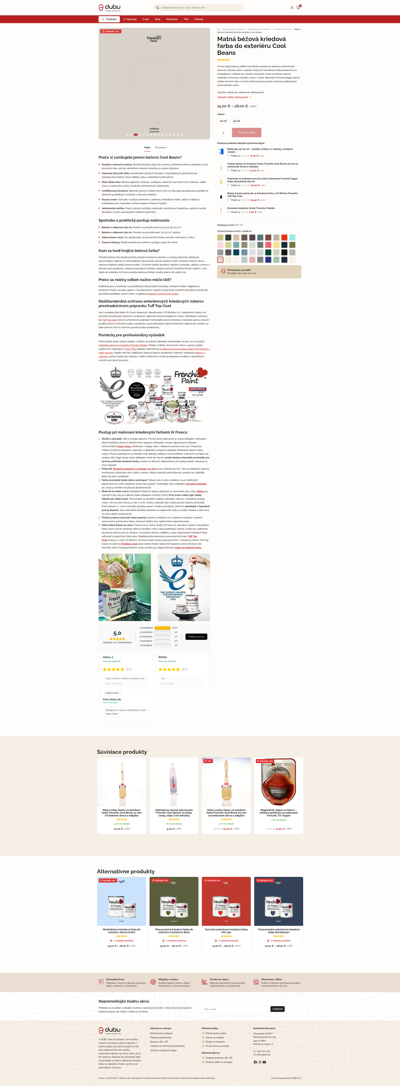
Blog (157, 19)
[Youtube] (264, 1062)
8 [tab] (155, 135)
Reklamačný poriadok (161, 1033)
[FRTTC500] (221, 196)
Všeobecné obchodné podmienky (167, 1046)
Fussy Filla (129, 349)
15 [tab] (181, 135)
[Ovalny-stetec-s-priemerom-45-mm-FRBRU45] (221, 166)
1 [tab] (127, 135)
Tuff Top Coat (109, 320)
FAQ (186, 19)
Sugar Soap (124, 446)
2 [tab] (131, 135)
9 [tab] (159, 135)
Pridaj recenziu (196, 636)
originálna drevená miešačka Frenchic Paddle (123, 345)
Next (202, 83)
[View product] (264, 150)
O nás (146, 19)
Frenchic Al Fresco (282, 29)
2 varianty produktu (124, 940)
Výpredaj (131, 19)
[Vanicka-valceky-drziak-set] (221, 152)
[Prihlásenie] (292, 8)
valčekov (103, 356)
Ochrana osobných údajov (163, 1050)
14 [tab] (178, 135)
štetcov (199, 352)
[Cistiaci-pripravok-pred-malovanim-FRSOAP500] (221, 181)
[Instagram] (260, 1062)
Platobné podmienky (161, 1037)
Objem (220, 114)
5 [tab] (144, 135)
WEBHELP (296, 1078)
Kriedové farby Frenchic (259, 29)
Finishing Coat (129, 543)
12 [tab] (170, 135)
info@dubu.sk (263, 1054)
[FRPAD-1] (221, 211)
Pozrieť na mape (261, 1044)
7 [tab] (151, 135)
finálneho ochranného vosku (163, 293)
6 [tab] (148, 135)
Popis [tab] (147, 147)
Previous (106, 83)
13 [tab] (174, 135)
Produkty (111, 19)
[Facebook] (255, 1062)
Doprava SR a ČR (159, 1042)
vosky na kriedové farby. (188, 547)
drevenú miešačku (196, 483)
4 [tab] (140, 135)
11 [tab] (166, 135)
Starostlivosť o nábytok (233, 29)
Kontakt (199, 19)
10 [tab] (163, 135)
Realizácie (172, 19)
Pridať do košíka (246, 132)
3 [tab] (136, 135)
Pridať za (247, 156)
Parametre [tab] (161, 147)
